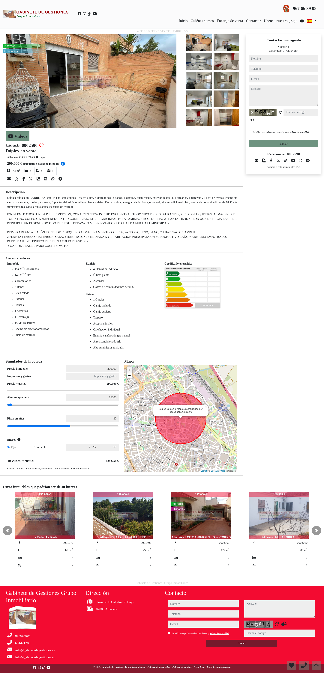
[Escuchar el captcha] (252, 120)
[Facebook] (79, 14)
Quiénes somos (202, 21)
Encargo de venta (230, 21)
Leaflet (204, 470)
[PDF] (17, 179)
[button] (7, 530)
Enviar (283, 143)
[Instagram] (84, 14)
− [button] (129, 375)
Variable (41, 447)
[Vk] (46, 179)
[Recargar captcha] (280, 112)
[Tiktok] (89, 14)
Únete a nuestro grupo (280, 21)
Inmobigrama (223, 667)
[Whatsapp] (53, 179)
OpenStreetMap (218, 470)
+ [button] (129, 370)
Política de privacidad (159, 667)
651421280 (291, 51)
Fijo (13, 447)
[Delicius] (39, 179)
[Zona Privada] (302, 20)
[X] (31, 179)
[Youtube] (95, 14)
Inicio (183, 21)
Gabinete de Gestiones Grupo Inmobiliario (124, 667)
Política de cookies (182, 667)
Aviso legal (200, 667)
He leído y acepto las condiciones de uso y (281, 132)
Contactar (253, 21)
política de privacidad (299, 132)
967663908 (275, 51)
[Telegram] (60, 179)
